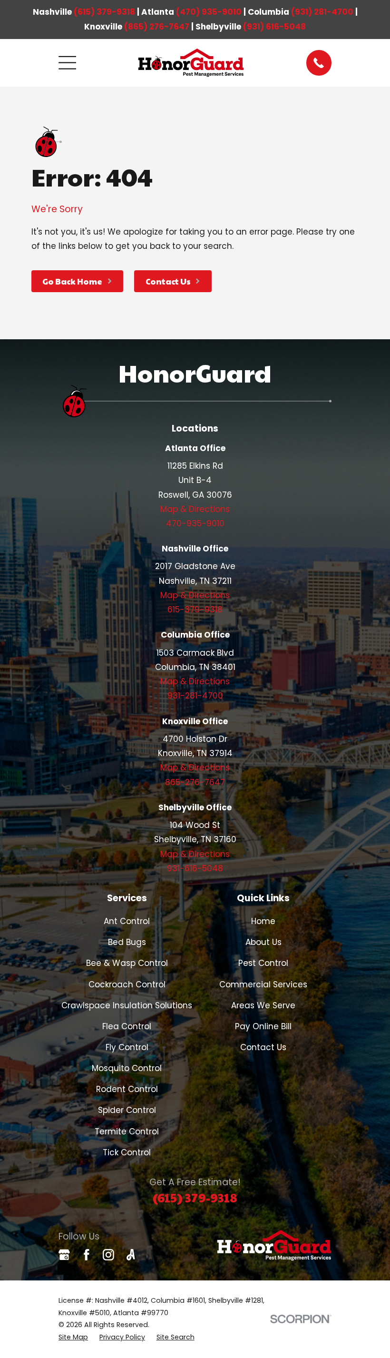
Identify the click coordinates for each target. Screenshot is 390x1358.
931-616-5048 (195, 868)
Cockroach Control (127, 984)
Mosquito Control (127, 1068)
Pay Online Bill (263, 1026)
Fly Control (127, 1047)
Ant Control (127, 921)
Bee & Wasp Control (127, 963)
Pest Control (263, 963)
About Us (263, 942)
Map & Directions (195, 509)
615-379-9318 (195, 609)
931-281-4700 (195, 695)
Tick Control (127, 1152)
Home (263, 921)
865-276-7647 (195, 782)
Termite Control (127, 1131)
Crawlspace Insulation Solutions (126, 1005)
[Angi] (130, 1254)
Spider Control (127, 1110)
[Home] (191, 63)
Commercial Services (263, 984)
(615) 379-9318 (104, 12)
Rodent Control (127, 1089)
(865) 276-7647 (156, 26)
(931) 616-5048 (274, 26)
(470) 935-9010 (209, 12)
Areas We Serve (263, 1005)
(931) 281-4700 (322, 12)
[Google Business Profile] (64, 1254)
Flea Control (126, 1026)
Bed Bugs (127, 942)
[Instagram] (108, 1254)
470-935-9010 (195, 523)
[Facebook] (86, 1254)
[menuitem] (73, 1337)
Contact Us (263, 1047)
